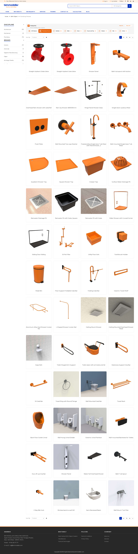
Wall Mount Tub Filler (121, 510)
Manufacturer (62, 538)
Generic (13, 45)
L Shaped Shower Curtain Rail (66, 327)
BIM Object (14, 16)
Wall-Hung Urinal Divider (66, 437)
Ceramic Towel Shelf (121, 291)
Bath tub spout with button (121, 71)
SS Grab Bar (39, 401)
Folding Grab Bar (94, 291)
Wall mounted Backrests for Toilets (121, 437)
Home (7, 16)
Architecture (13, 29)
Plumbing (13, 37)
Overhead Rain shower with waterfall (39, 108)
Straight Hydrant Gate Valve (66, 71)
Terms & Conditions (86, 536)
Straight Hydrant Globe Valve (39, 71)
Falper (13, 56)
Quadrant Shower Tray (39, 182)
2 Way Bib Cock (39, 510)
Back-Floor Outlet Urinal (38, 437)
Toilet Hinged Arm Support (66, 365)
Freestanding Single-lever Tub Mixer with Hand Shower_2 (93, 144)
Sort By (28, 37)
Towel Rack (121, 401)
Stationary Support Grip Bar (121, 365)
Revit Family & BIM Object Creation (68, 536)
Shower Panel (93, 71)
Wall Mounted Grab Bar (94, 401)
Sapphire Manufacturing (13, 52)
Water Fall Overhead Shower (94, 474)
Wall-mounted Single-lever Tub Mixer (121, 144)
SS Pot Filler (66, 254)
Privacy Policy (85, 538)
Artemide (13, 49)
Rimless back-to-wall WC (66, 510)
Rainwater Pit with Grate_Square (66, 218)
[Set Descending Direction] (46, 37)
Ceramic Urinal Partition (93, 437)
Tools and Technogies (64, 541)
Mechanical (13, 33)
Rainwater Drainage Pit (39, 218)
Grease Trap (93, 182)
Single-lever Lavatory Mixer (121, 108)
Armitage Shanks (13, 60)
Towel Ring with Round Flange (66, 401)
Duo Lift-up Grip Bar (39, 474)
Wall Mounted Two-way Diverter (66, 144)
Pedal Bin (39, 291)
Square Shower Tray (66, 182)
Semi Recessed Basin (93, 510)
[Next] (132, 37)
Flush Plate (39, 144)
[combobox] (90, 6)
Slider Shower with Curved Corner (121, 218)
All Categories (117, 6)
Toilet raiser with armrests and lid (93, 365)
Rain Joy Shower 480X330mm (66, 108)
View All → (121, 25)
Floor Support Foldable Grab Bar (66, 291)
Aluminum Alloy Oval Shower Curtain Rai (39, 327)
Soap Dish (38, 365)
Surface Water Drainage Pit (121, 182)
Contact (106, 541)
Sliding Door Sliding (39, 254)
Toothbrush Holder (121, 254)
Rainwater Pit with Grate (93, 218)
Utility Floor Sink (93, 254)
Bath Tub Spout (121, 474)
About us (106, 536)
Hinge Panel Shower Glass (94, 108)
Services (106, 538)
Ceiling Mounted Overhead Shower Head (121, 327)
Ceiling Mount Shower (93, 327)
